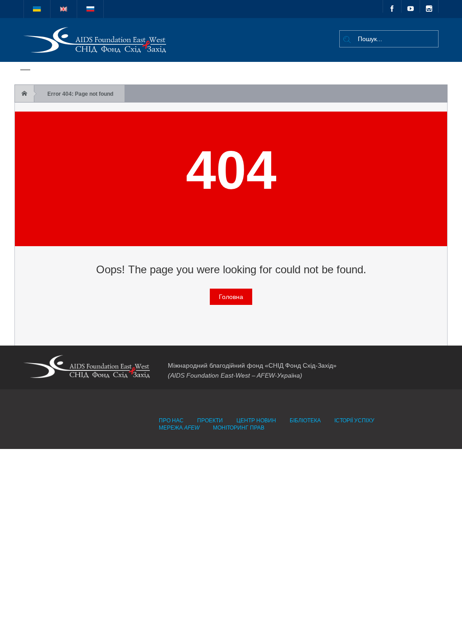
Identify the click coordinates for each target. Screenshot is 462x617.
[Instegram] (429, 6)
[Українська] (37, 9)
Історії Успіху (354, 420)
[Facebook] (392, 6)
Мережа (179, 428)
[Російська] (90, 9)
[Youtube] (411, 6)
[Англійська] (64, 9)
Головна (231, 296)
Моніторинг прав (238, 428)
